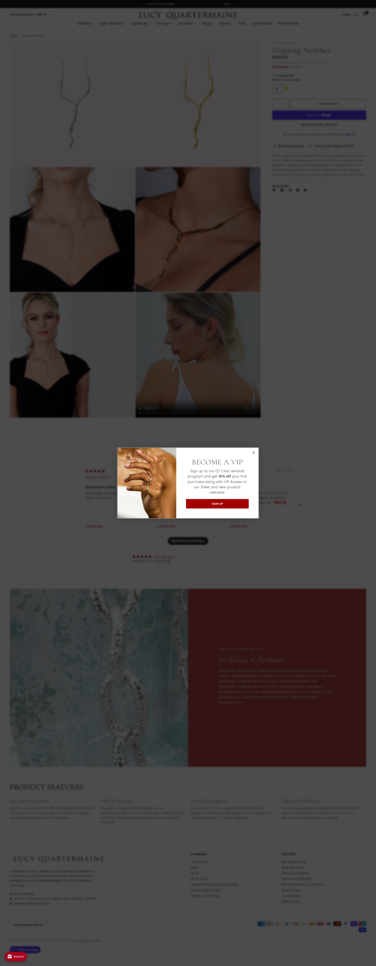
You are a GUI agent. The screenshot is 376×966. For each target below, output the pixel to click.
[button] (217, 503)
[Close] (254, 453)
